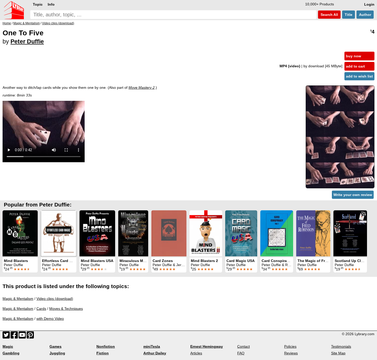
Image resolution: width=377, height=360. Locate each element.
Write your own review (352, 195)
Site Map (338, 353)
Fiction (102, 353)
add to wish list (359, 76)
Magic (8, 346)
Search (329, 15)
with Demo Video (50, 319)
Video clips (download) (54, 299)
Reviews (291, 353)
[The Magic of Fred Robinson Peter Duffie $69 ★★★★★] (313, 233)
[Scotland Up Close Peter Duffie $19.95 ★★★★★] (350, 233)
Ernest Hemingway (206, 346)
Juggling (57, 353)
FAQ (240, 353)
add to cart (355, 66)
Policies (290, 346)
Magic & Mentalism (18, 299)
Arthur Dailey (154, 353)
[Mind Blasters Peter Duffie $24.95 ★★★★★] (20, 233)
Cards (41, 309)
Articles (196, 353)
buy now (353, 56)
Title (348, 15)
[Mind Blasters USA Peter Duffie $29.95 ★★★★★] (97, 233)
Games (55, 346)
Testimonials (341, 346)
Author (365, 15)
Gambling (11, 353)
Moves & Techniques (66, 309)
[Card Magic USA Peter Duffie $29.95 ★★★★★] (241, 233)
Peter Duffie (27, 41)
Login (369, 4)
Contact (243, 346)
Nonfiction (105, 346)
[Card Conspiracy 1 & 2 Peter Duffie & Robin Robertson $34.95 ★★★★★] (276, 233)
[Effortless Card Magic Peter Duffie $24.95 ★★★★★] (58, 233)
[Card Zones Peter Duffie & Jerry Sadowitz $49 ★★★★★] (168, 233)
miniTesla (151, 346)
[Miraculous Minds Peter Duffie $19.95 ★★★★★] (133, 233)
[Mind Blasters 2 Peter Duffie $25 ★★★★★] (206, 233)
